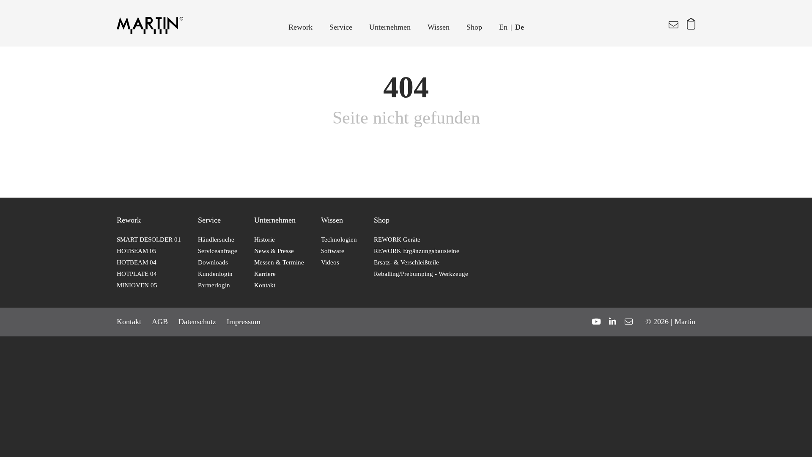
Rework (300, 27)
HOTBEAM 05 (136, 251)
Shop (474, 27)
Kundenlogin (215, 273)
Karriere (265, 273)
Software (332, 251)
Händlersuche (216, 239)
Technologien (339, 239)
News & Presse (274, 251)
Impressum (244, 321)
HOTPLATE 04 (137, 273)
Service (340, 27)
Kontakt (264, 285)
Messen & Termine (279, 262)
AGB (160, 321)
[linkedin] (612, 321)
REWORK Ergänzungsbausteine (416, 251)
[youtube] (596, 321)
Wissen (439, 27)
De (519, 27)
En (503, 27)
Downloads (213, 262)
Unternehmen (390, 27)
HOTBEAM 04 (136, 262)
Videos (330, 262)
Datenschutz (197, 321)
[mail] (628, 321)
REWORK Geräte (397, 239)
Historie (264, 239)
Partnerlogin (214, 285)
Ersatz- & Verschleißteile (406, 262)
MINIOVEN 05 (137, 285)
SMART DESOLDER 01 (149, 239)
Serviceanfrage (217, 251)
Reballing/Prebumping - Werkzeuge (421, 273)
